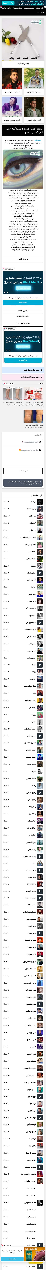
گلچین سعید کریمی (34, 92)
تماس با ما (40, 12)
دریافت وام (23, 302)
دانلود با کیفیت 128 (23, 316)
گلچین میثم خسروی (34, 120)
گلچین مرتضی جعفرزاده (12, 120)
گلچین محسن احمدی (11, 92)
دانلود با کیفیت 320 (23, 323)
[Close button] (44, 1245)
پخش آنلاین (22, 259)
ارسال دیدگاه (24, 471)
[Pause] (5, 292)
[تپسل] (3, 269)
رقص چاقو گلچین (23, 63)
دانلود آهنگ (37, 140)
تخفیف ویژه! (12, 1259)
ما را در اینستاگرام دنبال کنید (30, 377)
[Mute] (8, 292)
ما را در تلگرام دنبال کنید (31, 370)
